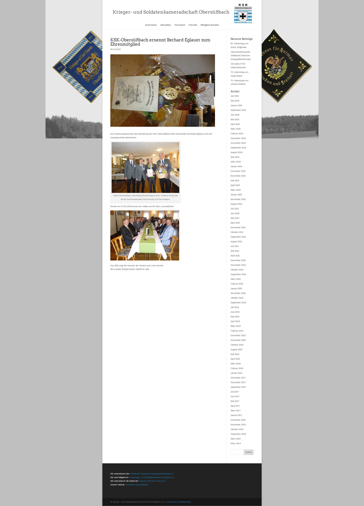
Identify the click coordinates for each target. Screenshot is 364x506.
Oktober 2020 (237, 269)
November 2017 (238, 382)
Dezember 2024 (238, 138)
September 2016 (238, 434)
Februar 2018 (237, 368)
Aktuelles (165, 25)
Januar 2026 (236, 105)
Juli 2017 (235, 391)
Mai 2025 (235, 119)
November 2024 (238, 143)
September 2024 (238, 147)
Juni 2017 (235, 396)
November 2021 (238, 227)
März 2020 (236, 279)
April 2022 (235, 222)
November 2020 (238, 265)
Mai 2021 (235, 251)
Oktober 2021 (237, 232)
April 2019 (235, 321)
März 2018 (236, 363)
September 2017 (238, 387)
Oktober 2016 (237, 429)
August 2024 (236, 152)
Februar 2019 (237, 330)
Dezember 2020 (238, 260)
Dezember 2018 (238, 335)
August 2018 (236, 349)
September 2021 (238, 237)
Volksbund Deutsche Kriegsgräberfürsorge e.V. (152, 473)
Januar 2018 (236, 373)
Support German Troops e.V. (152, 481)
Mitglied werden (210, 25)
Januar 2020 (236, 288)
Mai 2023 (235, 180)
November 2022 (238, 199)
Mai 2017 (235, 401)
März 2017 (236, 410)
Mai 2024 (235, 157)
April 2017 (235, 406)
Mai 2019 (235, 316)
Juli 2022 (235, 208)
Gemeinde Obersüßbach (136, 484)
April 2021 (235, 255)
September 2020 (238, 274)
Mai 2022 (235, 218)
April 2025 (235, 124)
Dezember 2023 (238, 171)
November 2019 (238, 293)
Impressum (172, 502)
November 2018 (238, 340)
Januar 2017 (236, 415)
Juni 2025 (235, 115)
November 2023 (238, 176)
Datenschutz (185, 502)
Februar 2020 (237, 284)
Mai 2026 (235, 100)
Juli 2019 (235, 307)
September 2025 (238, 110)
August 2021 (236, 241)
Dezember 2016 (238, 420)
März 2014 (236, 443)
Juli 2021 (235, 246)
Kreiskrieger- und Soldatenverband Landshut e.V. (152, 477)
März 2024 (236, 161)
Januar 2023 (236, 194)
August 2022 (236, 204)
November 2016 (238, 424)
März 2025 (236, 129)
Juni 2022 (235, 213)
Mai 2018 (235, 354)
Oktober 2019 (237, 298)
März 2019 (236, 326)
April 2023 (235, 185)
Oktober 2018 (237, 345)
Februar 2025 (237, 133)
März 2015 (236, 438)
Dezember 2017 (238, 377)
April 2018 (235, 359)
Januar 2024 (236, 166)
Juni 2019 (235, 312)
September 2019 (238, 302)
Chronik (193, 25)
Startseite (151, 25)
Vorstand (180, 25)
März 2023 (236, 190)
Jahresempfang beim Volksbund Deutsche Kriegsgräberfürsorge (241, 55)
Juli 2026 (235, 96)
